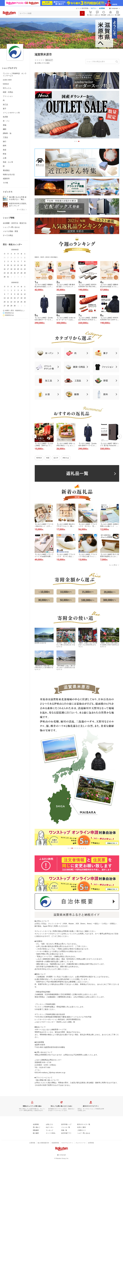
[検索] (82, 13)
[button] (114, 8)
